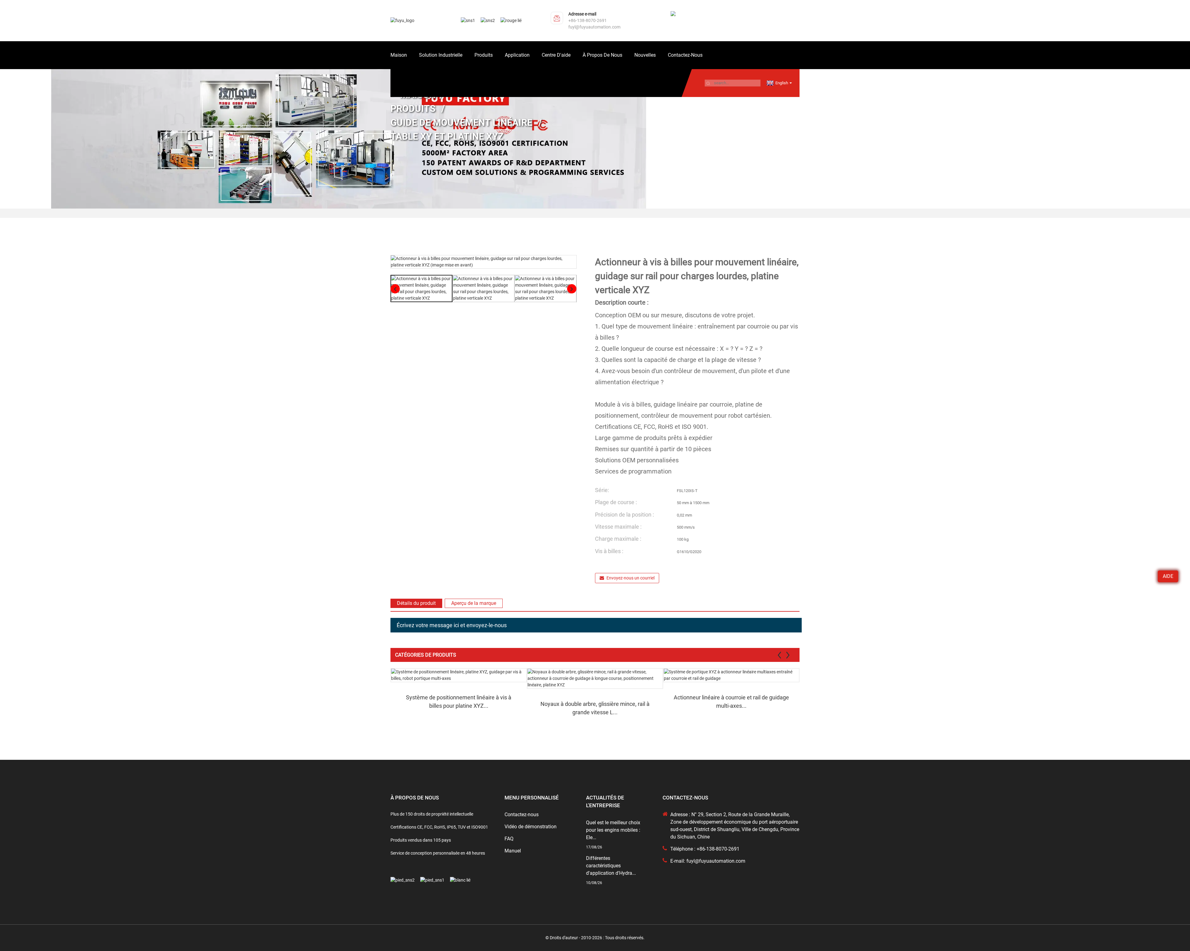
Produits (483, 55)
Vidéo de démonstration (531, 827)
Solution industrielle (440, 55)
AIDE (1168, 576)
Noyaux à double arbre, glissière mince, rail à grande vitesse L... (595, 708)
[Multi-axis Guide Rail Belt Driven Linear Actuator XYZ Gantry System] (731, 675)
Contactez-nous (685, 55)
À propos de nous (602, 55)
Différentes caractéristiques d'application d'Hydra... (611, 865)
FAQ (509, 839)
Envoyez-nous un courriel (630, 577)
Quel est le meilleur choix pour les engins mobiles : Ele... (613, 830)
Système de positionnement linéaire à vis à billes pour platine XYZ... (458, 701)
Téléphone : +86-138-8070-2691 (704, 849)
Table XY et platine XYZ (447, 136)
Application (517, 55)
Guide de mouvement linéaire (461, 122)
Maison (398, 55)
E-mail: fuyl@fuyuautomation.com (707, 861)
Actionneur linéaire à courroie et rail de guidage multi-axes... (731, 701)
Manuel (513, 851)
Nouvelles (645, 55)
